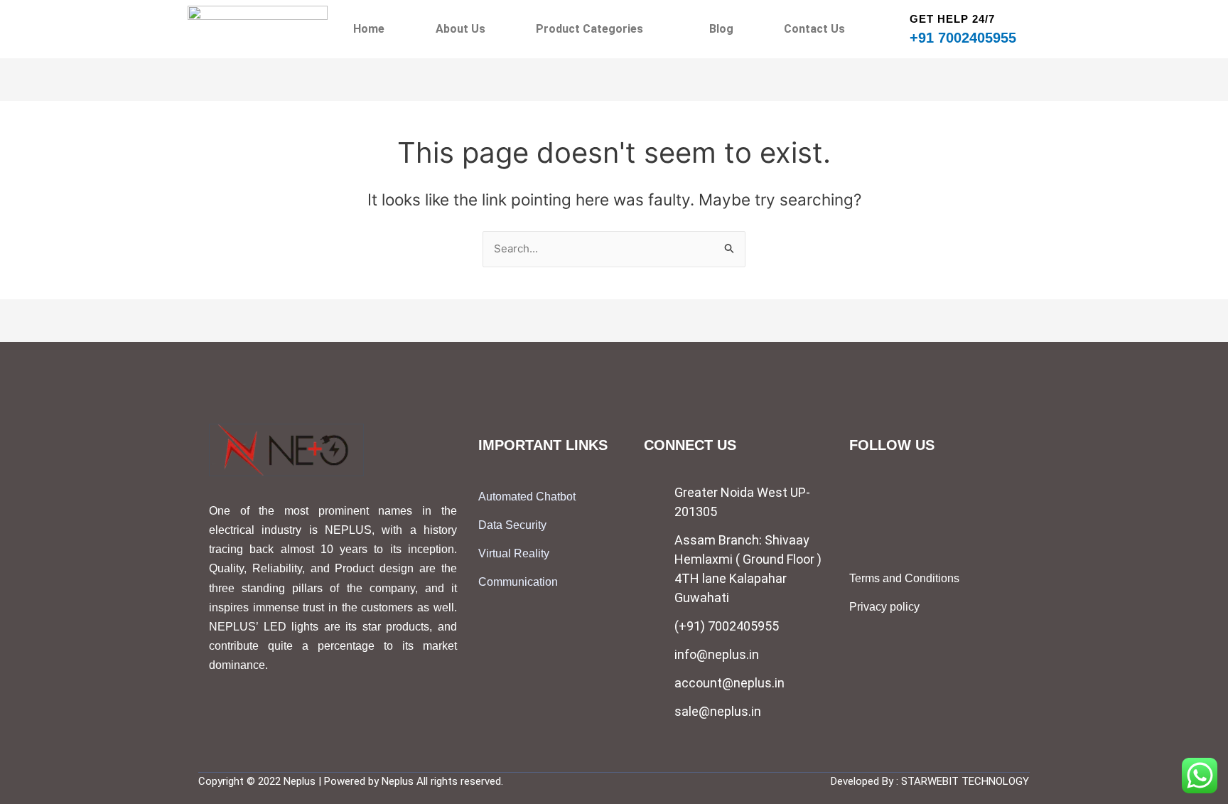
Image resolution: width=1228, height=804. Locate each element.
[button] (597, 29)
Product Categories (589, 29)
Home (368, 29)
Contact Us (814, 29)
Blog (721, 29)
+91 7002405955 (963, 37)
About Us (460, 29)
